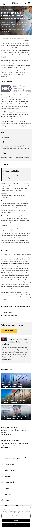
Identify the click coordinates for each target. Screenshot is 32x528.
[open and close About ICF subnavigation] (2, 482)
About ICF (8, 482)
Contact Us (9, 331)
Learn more (5, 434)
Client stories (8, 9)
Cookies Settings (16, 516)
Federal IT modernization (10, 315)
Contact (8, 500)
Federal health (7, 312)
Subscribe (4, 448)
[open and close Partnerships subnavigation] (2, 464)
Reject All (16, 520)
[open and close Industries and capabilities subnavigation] (2, 458)
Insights (8, 476)
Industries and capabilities (14, 458)
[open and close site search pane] (25, 3)
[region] (16, 517)
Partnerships (9, 464)
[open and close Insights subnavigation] (2, 476)
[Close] (30, 507)
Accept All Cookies (16, 525)
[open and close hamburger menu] (29, 3)
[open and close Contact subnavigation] (2, 500)
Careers (7, 488)
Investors (8, 494)
